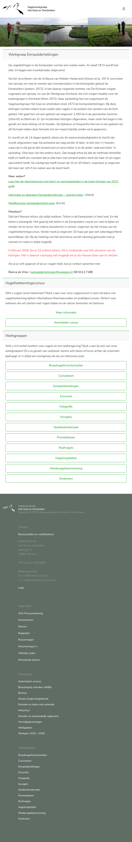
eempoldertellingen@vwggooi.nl (51, 272)
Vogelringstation (66, 458)
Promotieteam (66, 437)
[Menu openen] (123, 9)
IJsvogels (66, 417)
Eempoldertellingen (66, 386)
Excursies (66, 396)
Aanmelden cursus (66, 322)
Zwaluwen (66, 479)
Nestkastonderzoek (66, 427)
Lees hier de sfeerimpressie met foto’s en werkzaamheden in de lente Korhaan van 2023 (63, 181)
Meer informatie (66, 312)
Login (21, 587)
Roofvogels (66, 448)
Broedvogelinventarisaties (66, 365)
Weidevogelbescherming (66, 468)
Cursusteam (66, 376)
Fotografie (66, 407)
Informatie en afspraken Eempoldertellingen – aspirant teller (45, 195)
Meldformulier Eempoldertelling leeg (31, 203)
